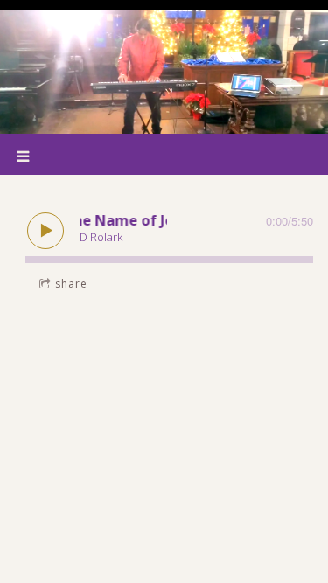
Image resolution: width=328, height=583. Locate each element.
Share (71, 283)
